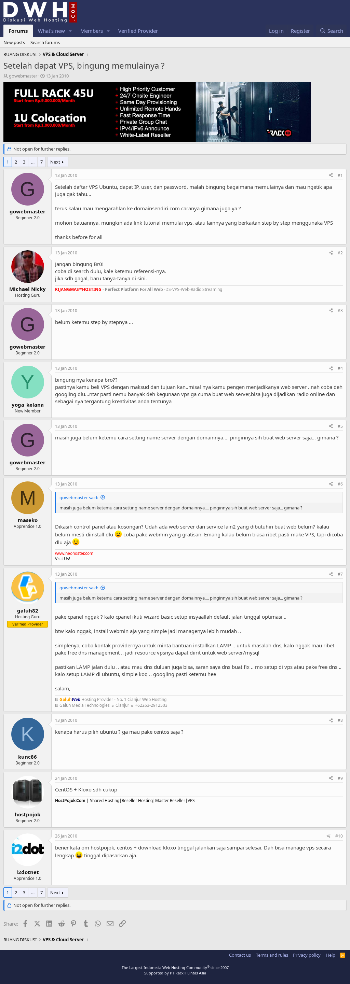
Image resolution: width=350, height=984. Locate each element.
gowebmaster (23, 76)
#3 (340, 310)
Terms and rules (272, 955)
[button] (70, 31)
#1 (340, 175)
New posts (14, 42)
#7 (340, 574)
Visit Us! (62, 559)
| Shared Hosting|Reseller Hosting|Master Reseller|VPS (125, 800)
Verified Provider (138, 30)
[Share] (330, 176)
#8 (340, 720)
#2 (340, 253)
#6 (340, 484)
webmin (158, 534)
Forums (18, 30)
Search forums (45, 42)
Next (55, 162)
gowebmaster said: (78, 497)
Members (91, 30)
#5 (340, 426)
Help (330, 955)
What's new (51, 30)
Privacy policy (307, 955)
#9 (340, 778)
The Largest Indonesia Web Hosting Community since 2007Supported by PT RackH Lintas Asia (175, 970)
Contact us (240, 955)
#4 (340, 368)
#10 (339, 836)
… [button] (33, 162)
